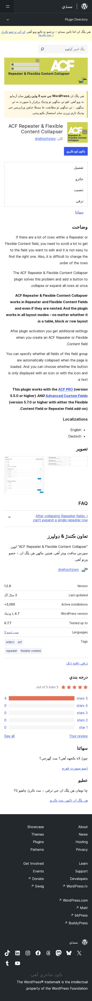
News (83, 834)
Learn (83, 863)
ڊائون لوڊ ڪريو (76, 151)
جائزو (79, 179)
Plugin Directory (76, 19)
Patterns (37, 849)
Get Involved (33, 863)
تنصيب (78, 190)
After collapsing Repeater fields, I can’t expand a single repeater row (60, 518)
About (83, 827)
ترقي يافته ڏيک (77, 663)
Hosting (82, 842)
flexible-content (31, 650)
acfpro (10, 642)
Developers (79, 879)
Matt (82, 908)
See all (9, 736)
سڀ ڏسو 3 (11, 632)
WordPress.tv (75, 886)
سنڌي (73, 942)
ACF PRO (65, 389)
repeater (11, 650)
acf (20, 642)
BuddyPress (76, 923)
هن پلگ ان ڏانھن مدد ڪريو (69, 800)
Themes (37, 834)
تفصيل (78, 167)
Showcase (35, 827)
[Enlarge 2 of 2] (38, 462)
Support (81, 871)
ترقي (79, 201)
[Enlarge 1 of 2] (82, 462)
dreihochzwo (45, 138)
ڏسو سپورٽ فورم (75, 768)
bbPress (79, 915)
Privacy (82, 849)
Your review (78, 736)
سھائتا (79, 212)
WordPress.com (73, 900)
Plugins (38, 842)
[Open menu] (7, 6)
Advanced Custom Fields (67, 396)
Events (38, 871)
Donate (36, 879)
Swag (37, 886)
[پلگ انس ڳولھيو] (42, 49)
